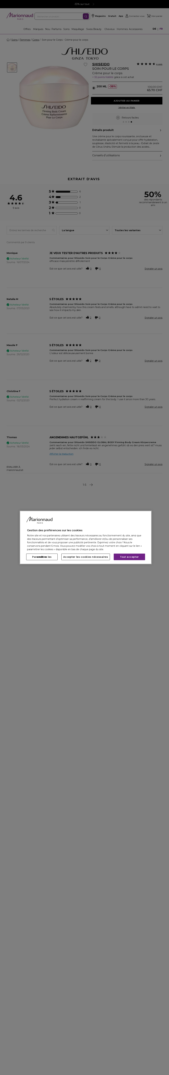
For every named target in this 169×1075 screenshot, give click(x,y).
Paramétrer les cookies (42, 556)
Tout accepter (129, 556)
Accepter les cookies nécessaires (85, 556)
